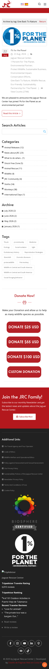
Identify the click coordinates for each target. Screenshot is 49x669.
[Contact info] (44, 664)
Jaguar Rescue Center (21, 58)
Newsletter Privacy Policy (13, 479)
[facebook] (10, 643)
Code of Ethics (9, 452)
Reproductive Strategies (34, 252)
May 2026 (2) (10, 221)
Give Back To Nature (20, 80)
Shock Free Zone (13, 163)
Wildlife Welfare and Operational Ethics (19, 457)
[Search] (39, 4)
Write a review (11, 627)
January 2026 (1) (12, 226)
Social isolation (21, 247)
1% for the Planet (18, 50)
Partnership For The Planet (23, 88)
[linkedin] (31, 643)
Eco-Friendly (16, 84)
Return (42, 21)
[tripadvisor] (21, 651)
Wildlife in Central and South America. (18, 267)
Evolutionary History (11, 252)
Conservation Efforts (20, 76)
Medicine (32, 242)
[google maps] (38, 643)
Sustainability (29, 84)
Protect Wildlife (18, 69)
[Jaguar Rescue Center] (6, 3)
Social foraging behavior (13, 277)
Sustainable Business (36, 69)
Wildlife (9, 173)
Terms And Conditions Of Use (15, 485)
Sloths (9, 184)
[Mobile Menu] (45, 4)
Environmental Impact (21, 73)
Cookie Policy (9, 490)
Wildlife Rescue (38, 80)
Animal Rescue (13, 168)
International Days (14, 194)
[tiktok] (28, 651)
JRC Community (13, 179)
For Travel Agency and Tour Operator (19, 446)
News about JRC (13, 152)
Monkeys (10, 189)
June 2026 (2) (10, 216)
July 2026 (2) (10, 210)
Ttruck (6, 242)
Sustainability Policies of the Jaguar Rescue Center (23, 474)
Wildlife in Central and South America (18, 272)
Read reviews (10, 621)
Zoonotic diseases (23, 257)
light (33, 247)
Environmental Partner (21, 65)
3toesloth (7, 257)
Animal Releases (14, 147)
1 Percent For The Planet (22, 61)
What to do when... (14, 158)
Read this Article (11, 113)
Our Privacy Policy (11, 468)
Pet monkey (24, 262)
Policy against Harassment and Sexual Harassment (23, 463)
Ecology (7, 247)
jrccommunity (19, 242)
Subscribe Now (25, 416)
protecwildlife (9, 262)
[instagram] (17, 643)
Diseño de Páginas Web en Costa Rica (26, 662)
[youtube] (24, 643)
